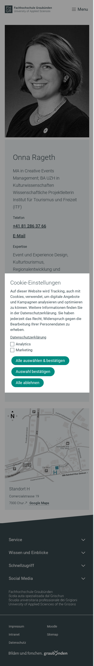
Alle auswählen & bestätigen (40, 360)
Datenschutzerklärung (28, 337)
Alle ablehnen (27, 383)
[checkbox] (45, 344)
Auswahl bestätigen (33, 371)
